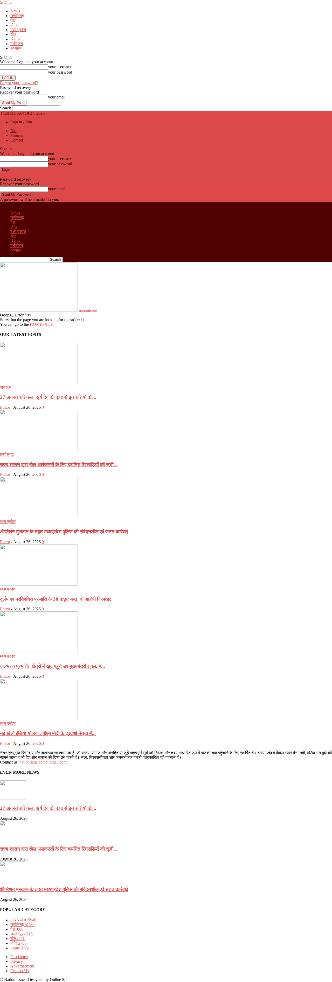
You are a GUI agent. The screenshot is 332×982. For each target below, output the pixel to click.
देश (12, 20)
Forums (16, 135)
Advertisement (22, 966)
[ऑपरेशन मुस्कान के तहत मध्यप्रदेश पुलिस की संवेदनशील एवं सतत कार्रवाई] (39, 517)
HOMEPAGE (41, 324)
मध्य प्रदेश (18, 29)
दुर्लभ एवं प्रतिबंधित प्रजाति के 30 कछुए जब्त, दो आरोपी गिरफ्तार (55, 599)
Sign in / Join (21, 122)
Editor (5, 407)
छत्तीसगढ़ (17, 15)
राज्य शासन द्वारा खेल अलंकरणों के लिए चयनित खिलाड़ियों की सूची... (58, 464)
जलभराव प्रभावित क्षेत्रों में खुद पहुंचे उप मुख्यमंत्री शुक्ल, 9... (52, 666)
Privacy (16, 961)
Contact (16, 140)
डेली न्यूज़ (21, 934)
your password (60, 72)
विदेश (14, 25)
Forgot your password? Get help (26, 174)
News (15, 11)
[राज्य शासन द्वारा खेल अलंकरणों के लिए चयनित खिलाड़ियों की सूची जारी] (39, 450)
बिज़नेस (16, 39)
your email (56, 97)
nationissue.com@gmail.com (43, 762)
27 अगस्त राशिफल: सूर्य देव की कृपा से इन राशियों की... (48, 397)
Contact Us (19, 971)
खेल (13, 34)
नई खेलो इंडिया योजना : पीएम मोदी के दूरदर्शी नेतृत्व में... (48, 733)
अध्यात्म (16, 48)
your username (60, 67)
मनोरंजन (16, 43)
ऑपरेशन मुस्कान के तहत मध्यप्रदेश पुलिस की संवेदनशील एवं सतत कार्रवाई (64, 531)
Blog (14, 131)
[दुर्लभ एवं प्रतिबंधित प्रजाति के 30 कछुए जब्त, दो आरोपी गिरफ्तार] (39, 584)
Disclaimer (19, 957)
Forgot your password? (19, 83)
